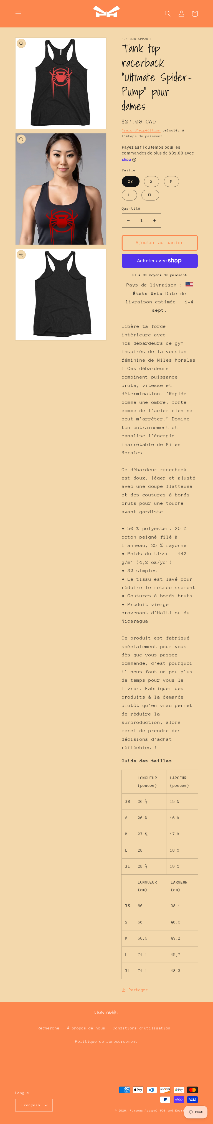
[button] (18, 13)
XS (130, 181)
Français (31, 1105)
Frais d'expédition (141, 130)
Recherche (48, 1028)
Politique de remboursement (106, 1041)
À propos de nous (86, 1028)
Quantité (131, 208)
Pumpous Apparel (144, 1110)
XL (150, 195)
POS (163, 1110)
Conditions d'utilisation (142, 1028)
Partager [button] (138, 990)
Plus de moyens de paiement (160, 275)
